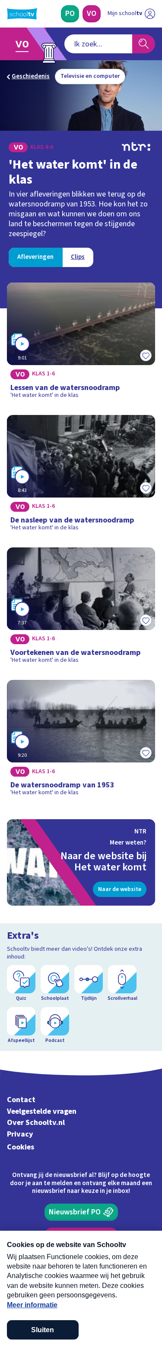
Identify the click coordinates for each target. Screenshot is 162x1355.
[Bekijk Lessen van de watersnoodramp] (81, 344)
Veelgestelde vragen (41, 1111)
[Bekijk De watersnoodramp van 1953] (81, 741)
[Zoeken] (143, 43)
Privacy (20, 1134)
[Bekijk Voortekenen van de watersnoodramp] (81, 608)
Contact (21, 1099)
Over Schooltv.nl (36, 1122)
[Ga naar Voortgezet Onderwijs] (24, 44)
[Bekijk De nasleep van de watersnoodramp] (81, 476)
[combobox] (98, 43)
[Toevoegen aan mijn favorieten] (145, 355)
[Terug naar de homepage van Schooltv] (22, 13)
